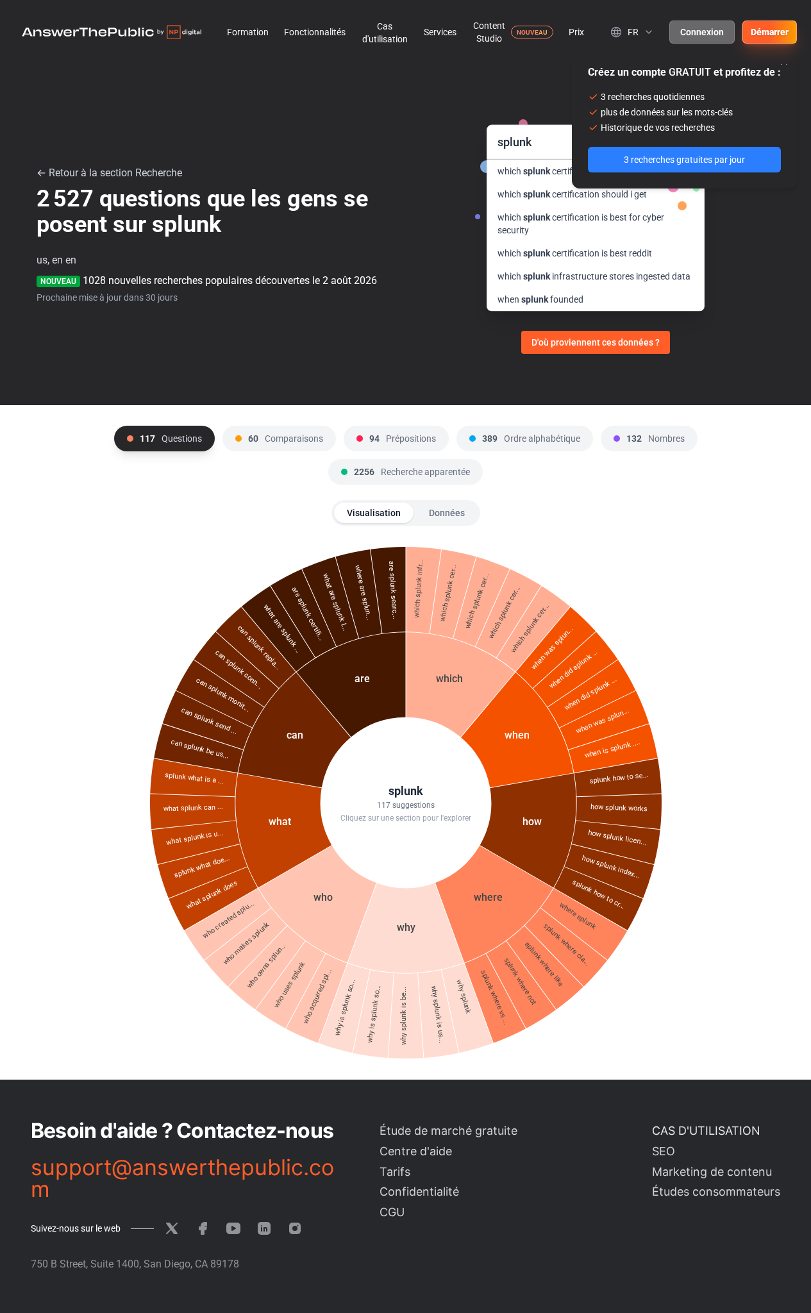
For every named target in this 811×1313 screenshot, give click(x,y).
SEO (663, 1151)
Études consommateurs (716, 1191)
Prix (576, 32)
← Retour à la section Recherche (109, 173)
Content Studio (489, 32)
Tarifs (395, 1171)
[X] (172, 1228)
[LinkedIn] (264, 1228)
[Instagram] (295, 1228)
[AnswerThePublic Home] (111, 32)
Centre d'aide (416, 1151)
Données (447, 513)
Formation (248, 32)
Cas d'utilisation (385, 32)
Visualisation (374, 513)
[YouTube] (233, 1228)
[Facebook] (202, 1228)
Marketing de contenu (712, 1171)
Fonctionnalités (315, 32)
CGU (392, 1212)
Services (440, 32)
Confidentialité (419, 1191)
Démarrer (770, 32)
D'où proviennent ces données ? (595, 342)
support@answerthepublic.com (182, 1178)
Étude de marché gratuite (448, 1130)
